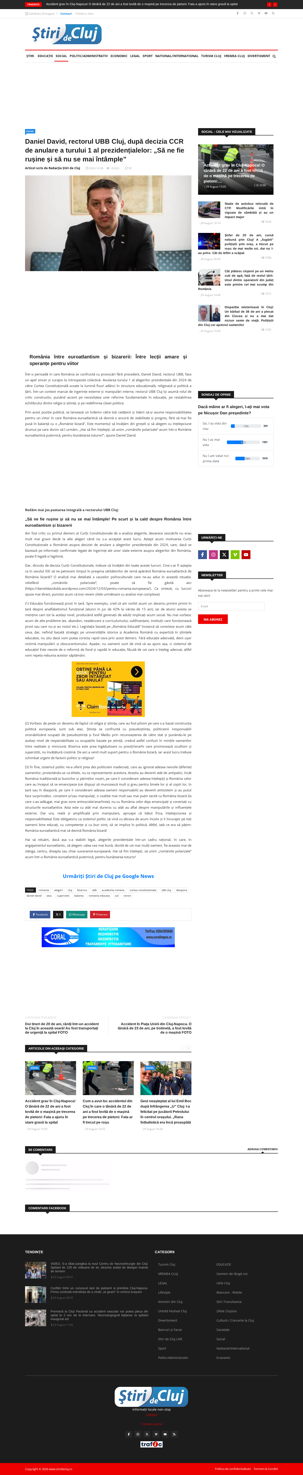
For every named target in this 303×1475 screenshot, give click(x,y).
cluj (70, 890)
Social (61, 56)
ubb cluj (166, 890)
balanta (79, 895)
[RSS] (273, 13)
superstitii (63, 895)
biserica (82, 890)
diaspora (181, 890)
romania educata (99, 895)
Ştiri (30, 56)
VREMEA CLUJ (234, 56)
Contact (66, 14)
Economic (119, 56)
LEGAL (135, 56)
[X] (252, 13)
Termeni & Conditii (266, 1469)
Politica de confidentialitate (233, 1469)
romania (44, 890)
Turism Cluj (211, 56)
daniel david (34, 895)
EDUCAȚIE (46, 56)
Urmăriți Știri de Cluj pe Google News (108, 876)
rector (127, 895)
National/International (177, 56)
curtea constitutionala (143, 890)
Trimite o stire (84, 14)
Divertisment (259, 56)
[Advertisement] (197, 34)
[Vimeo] (259, 13)
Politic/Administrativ (89, 56)
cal (116, 895)
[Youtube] (266, 13)
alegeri (58, 890)
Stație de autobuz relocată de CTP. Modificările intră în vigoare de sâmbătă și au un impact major (249, 210)
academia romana (113, 890)
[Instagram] (245, 13)
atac (49, 895)
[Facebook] (238, 13)
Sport (148, 56)
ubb (94, 890)
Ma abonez (213, 619)
